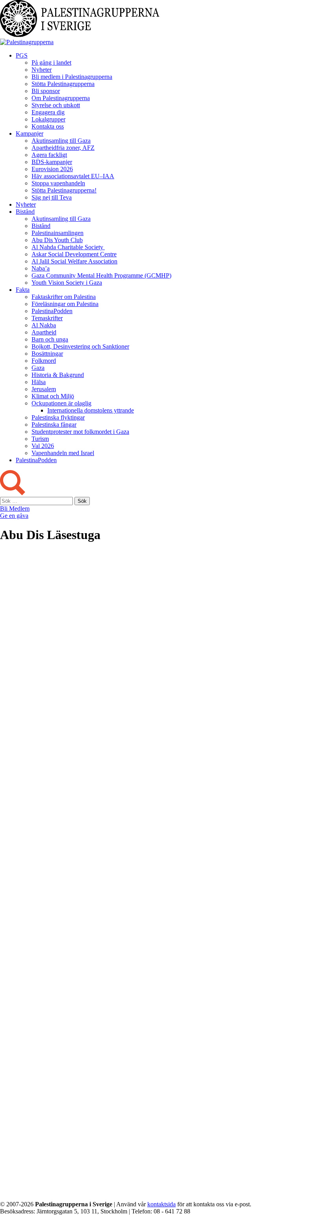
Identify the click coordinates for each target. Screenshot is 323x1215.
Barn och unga (50, 339)
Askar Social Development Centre (74, 254)
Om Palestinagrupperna (61, 98)
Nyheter (42, 69)
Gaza (38, 367)
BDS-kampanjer (52, 162)
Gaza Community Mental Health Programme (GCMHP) (101, 275)
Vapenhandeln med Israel (63, 453)
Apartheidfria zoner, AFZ (63, 147)
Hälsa (39, 382)
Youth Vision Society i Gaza (67, 282)
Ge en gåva (14, 515)
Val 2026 (43, 445)
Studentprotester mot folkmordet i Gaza (80, 431)
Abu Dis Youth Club (57, 240)
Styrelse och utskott (56, 105)
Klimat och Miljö (53, 396)
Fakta (23, 289)
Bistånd (25, 211)
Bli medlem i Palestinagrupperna (72, 76)
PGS (22, 55)
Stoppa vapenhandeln (58, 183)
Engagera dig (48, 112)
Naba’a (41, 268)
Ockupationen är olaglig (61, 403)
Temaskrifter (47, 318)
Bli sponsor (46, 91)
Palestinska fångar (54, 424)
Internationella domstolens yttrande (90, 410)
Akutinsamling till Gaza (61, 140)
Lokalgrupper (48, 119)
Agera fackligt (49, 154)
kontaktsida (161, 1204)
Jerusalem (44, 389)
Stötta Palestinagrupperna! (64, 190)
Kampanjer (29, 133)
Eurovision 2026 (52, 169)
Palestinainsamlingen (58, 233)
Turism (40, 438)
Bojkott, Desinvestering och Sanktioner (80, 346)
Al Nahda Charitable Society (68, 247)
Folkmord (44, 360)
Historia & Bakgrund (58, 374)
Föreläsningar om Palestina (65, 303)
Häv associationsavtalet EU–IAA (73, 176)
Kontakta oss (48, 126)
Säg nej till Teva (52, 197)
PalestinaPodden (52, 311)
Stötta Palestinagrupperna (63, 83)
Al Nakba (44, 325)
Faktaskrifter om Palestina (64, 296)
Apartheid (44, 332)
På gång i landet (51, 62)
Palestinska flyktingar (58, 417)
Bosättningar (47, 353)
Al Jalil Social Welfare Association (74, 261)
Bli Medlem (15, 508)
